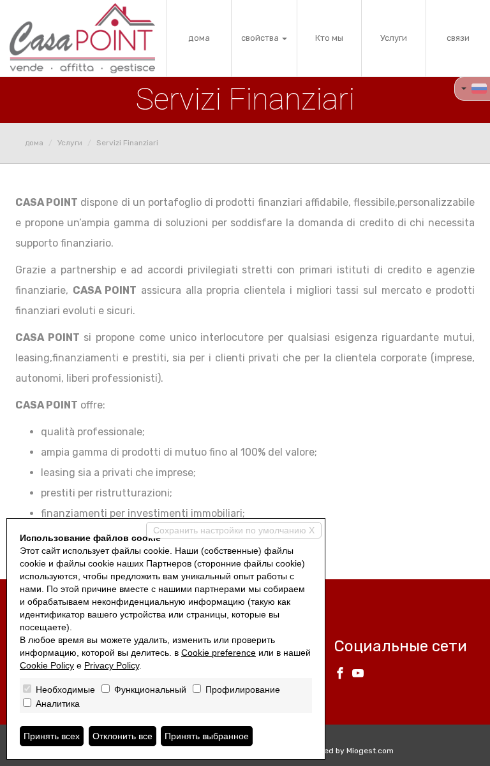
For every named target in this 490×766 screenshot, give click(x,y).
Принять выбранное (207, 736)
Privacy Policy (111, 665)
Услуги (393, 38)
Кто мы (329, 38)
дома (199, 38)
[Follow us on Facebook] (340, 675)
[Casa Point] (82, 38)
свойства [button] (261, 38)
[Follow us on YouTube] (358, 675)
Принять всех (52, 736)
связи (458, 38)
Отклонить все (122, 736)
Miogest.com (370, 750)
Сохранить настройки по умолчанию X (234, 530)
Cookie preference (218, 652)
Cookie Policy (47, 665)
